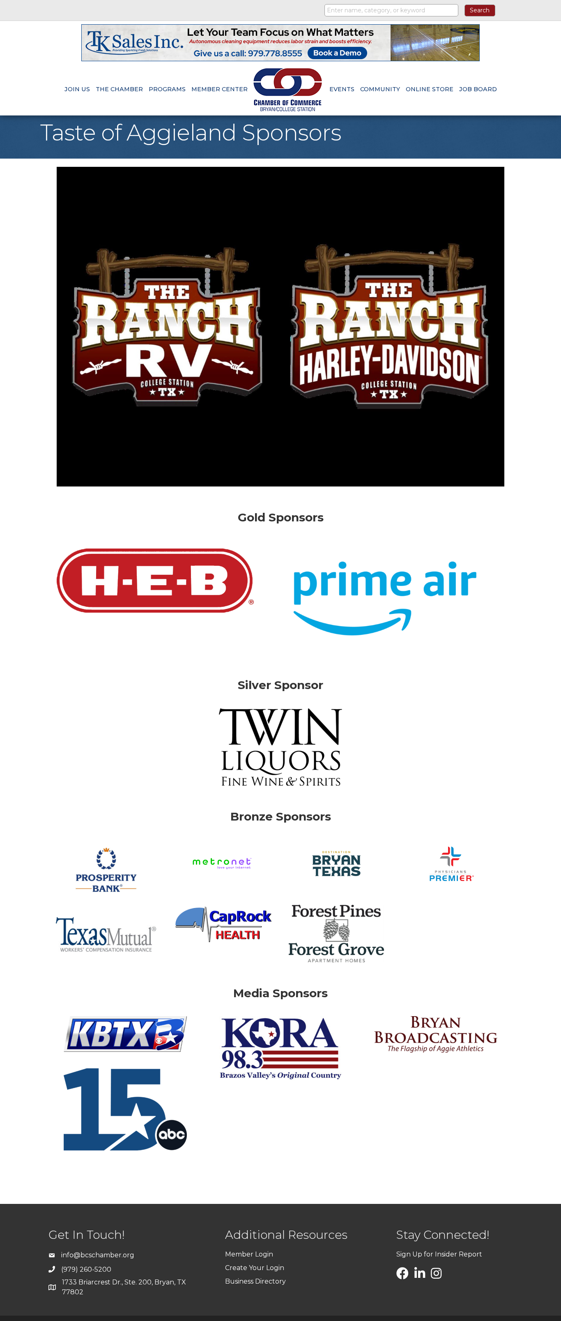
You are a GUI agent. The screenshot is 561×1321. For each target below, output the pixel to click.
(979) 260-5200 (86, 1269)
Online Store (429, 89)
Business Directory (255, 1281)
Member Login (249, 1254)
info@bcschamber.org (97, 1255)
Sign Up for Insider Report (439, 1254)
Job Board (478, 89)
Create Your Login (254, 1268)
